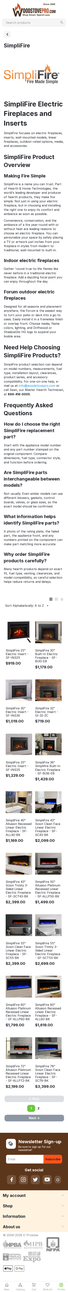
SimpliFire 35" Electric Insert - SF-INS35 (17, 766)
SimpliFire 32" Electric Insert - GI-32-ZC (46, 712)
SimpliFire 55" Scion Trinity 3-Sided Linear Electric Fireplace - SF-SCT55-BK (47, 950)
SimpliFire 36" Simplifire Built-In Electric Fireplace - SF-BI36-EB (47, 768)
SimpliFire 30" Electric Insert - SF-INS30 (17, 712)
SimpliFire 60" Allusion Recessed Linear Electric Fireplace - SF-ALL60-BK (48, 1012)
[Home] (7, 34)
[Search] (62, 23)
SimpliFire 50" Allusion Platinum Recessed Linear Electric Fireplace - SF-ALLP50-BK (47, 889)
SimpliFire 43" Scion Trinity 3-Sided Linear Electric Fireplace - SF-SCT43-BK (18, 889)
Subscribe (52, 1159)
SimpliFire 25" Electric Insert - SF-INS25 (17, 654)
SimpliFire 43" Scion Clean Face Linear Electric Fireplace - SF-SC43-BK (47, 828)
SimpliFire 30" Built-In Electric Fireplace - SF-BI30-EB (46, 656)
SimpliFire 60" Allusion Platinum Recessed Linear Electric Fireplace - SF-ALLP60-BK (18, 1012)
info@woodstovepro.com (37, 386)
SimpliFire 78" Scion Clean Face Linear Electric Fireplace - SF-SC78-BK (47, 1073)
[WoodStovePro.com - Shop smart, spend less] (34, 9)
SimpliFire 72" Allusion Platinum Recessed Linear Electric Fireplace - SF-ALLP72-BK (18, 1073)
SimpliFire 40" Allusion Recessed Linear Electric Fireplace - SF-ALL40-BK (19, 828)
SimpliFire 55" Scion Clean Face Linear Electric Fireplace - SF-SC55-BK (18, 950)
